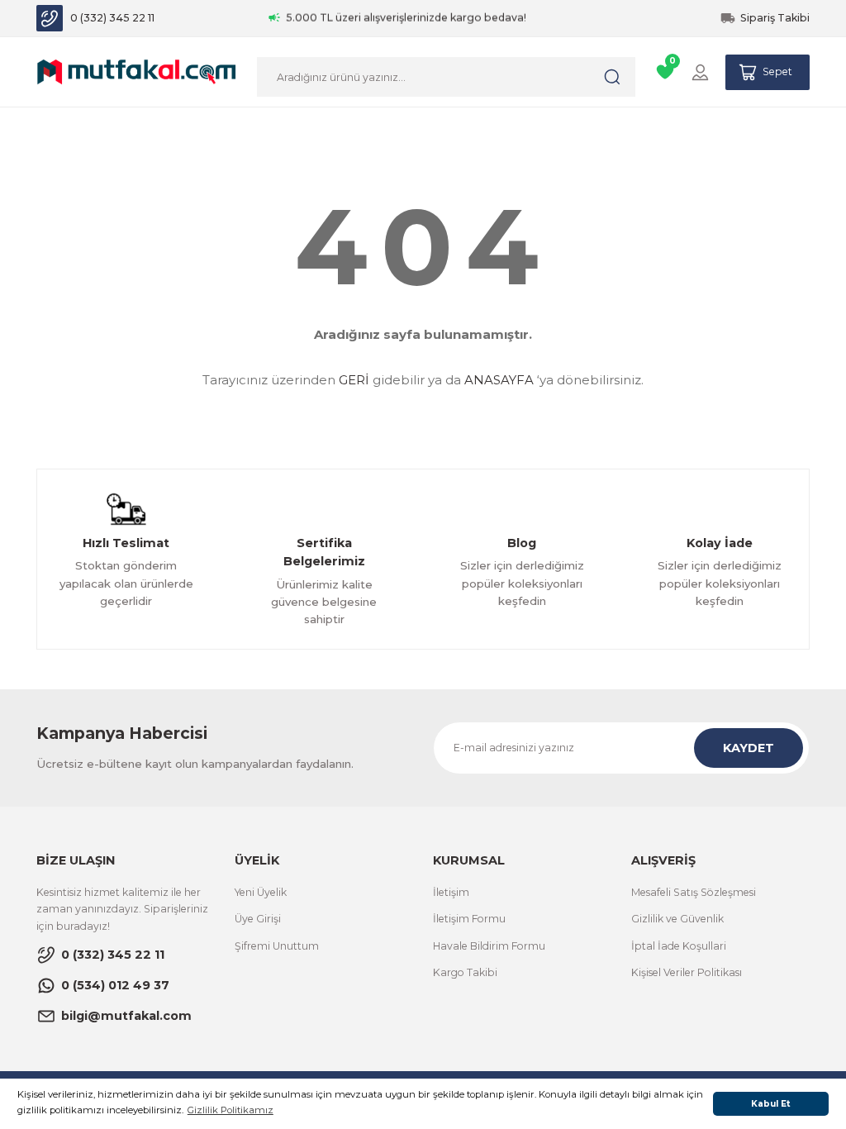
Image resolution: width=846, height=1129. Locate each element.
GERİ (354, 380)
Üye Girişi (258, 918)
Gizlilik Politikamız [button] (230, 1110)
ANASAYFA (499, 380)
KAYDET (748, 748)
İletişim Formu (469, 918)
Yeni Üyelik (261, 892)
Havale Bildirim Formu (489, 946)
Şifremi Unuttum (277, 946)
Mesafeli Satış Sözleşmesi (693, 892)
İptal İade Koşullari (678, 946)
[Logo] (136, 71)
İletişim (451, 892)
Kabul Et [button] (771, 1103)
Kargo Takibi (465, 972)
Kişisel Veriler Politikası (686, 972)
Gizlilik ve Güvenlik (677, 918)
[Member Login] (700, 72)
